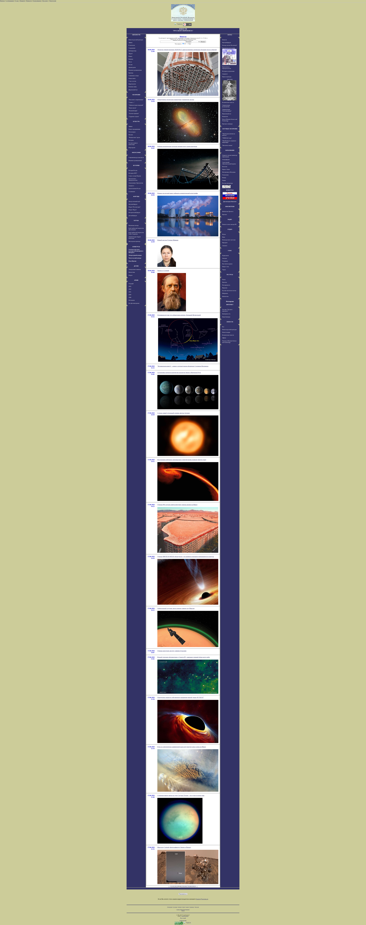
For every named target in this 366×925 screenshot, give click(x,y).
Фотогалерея (132, 132)
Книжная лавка (133, 86)
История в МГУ (133, 173)
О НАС (230, 250)
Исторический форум (134, 212)
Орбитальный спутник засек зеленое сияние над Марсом (175, 608)
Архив (183, 907)
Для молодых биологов (229, 201)
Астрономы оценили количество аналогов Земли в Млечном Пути (179, 372)
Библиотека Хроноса (227, 211)
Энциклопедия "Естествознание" (227, 110)
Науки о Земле (226, 169)
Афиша (130, 42)
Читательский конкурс (135, 258)
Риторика (131, 140)
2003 (130, 286)
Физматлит (225, 116)
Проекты (224, 282)
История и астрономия (228, 71)
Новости (29, 1)
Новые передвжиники (134, 129)
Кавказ (130, 56)
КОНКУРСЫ (136, 246)
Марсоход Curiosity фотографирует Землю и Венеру (174, 847)
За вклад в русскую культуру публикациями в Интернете (136, 251)
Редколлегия (225, 255)
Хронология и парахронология (133, 179)
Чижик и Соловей (163, 270)
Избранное (225, 293)
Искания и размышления (135, 70)
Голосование (37, 1)
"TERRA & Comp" (227, 138)
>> (197, 886)
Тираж (224, 269)
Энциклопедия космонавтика (226, 105)
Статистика (191, 907)
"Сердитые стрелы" (134, 116)
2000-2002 (230, 79)
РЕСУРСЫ (230, 274)
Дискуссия (52, 1)
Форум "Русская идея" (134, 207)
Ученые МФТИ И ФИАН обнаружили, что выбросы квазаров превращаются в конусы (185, 556)
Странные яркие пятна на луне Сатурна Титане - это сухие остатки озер (180, 795)
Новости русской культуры (136, 39)
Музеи (224, 234)
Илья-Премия (132, 261)
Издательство (132, 84)
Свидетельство (181, 38)
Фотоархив (132, 300)
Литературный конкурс (135, 255)
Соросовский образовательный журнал (229, 163)
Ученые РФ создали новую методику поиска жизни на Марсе (177, 504)
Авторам (224, 258)
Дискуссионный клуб (134, 201)
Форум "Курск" (133, 209)
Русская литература (227, 183)
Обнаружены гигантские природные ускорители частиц (175, 99)
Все (223, 326)
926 (184, 886)
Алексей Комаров (184, 916)
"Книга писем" (132, 108)
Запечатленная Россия (134, 188)
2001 (130, 292)
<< (169, 886)
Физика (224, 177)
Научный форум (133, 204)
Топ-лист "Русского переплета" (227, 310)
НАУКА (230, 35)
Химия (224, 180)
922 (174, 886)
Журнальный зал (133, 89)
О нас (17, 1)
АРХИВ (136, 280)
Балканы (131, 59)
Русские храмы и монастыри (133, 143)
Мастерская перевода (134, 241)
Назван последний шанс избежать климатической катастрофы (177, 193)
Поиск (224, 279)
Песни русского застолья (228, 240)
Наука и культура (226, 76)
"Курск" (131, 53)
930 (194, 886)
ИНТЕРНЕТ (229, 304)
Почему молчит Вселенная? (229, 45)
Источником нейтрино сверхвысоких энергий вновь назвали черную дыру (181, 460)
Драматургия (132, 67)
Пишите (22, 1)
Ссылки (187, 907)
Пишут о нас (225, 266)
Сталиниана (132, 191)
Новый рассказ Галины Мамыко (167, 240)
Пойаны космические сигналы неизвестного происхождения (177, 146)
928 (189, 886)
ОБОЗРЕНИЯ (136, 94)
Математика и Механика (228, 172)
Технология (225, 175)
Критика (131, 73)
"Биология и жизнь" (227, 145)
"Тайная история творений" (136, 105)
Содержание (10, 1)
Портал (2, 1)
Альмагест (131, 185)
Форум (130, 275)
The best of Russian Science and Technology (229, 341)
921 (171, 886)
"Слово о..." (132, 102)
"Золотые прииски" (134, 113)
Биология (224, 166)
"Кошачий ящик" (133, 110)
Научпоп (224, 214)
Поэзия (130, 64)
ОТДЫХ (230, 229)
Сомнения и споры (134, 75)
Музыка (131, 134)
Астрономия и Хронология (136, 183)
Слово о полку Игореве (135, 176)
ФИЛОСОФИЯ (136, 152)
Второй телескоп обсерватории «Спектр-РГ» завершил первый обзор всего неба (183, 657)
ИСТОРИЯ (136, 165)
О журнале (225, 261)
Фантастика (132, 272)
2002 (130, 289)
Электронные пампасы (135, 269)
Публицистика (132, 51)
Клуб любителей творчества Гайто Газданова (136, 233)
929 (192, 886)
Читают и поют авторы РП (229, 224)
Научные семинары (227, 124)
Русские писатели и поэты (229, 290)
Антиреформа (226, 159)
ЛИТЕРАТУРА (136, 35)
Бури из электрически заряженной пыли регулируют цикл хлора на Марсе (181, 747)
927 (187, 886)
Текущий (131, 283)
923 (176, 886)
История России (133, 170)
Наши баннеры (226, 317)
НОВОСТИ (230, 322)
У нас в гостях (132, 81)
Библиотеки (225, 296)
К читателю (132, 45)
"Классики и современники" (136, 99)
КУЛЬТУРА (136, 121)
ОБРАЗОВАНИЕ (229, 150)
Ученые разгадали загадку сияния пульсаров (171, 651)
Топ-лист (45, 1)
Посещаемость (226, 285)
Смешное (224, 245)
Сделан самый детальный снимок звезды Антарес (173, 413)
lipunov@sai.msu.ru (202, 899)
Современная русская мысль (136, 157)
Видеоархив (132, 147)
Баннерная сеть (226, 314)
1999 (130, 297)
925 (182, 886)
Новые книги (132, 78)
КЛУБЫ (136, 220)
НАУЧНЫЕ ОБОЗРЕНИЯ (229, 129)
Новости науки (226, 332)
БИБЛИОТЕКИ (229, 206)
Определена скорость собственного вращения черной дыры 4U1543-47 (180, 697)
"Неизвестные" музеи (134, 137)
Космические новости (228, 102)
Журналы (224, 288)
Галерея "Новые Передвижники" (183, 909)
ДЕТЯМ (136, 266)
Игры (223, 237)
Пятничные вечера (134, 225)
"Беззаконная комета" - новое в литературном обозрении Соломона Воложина (182, 366)
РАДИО (230, 219)
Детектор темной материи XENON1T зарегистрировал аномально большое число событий (187, 49)
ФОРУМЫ (136, 196)
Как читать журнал (227, 264)
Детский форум (133, 215)
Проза (130, 62)
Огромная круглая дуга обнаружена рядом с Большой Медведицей (179, 315)
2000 (130, 294)
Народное (225, 242)
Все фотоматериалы (134, 303)
